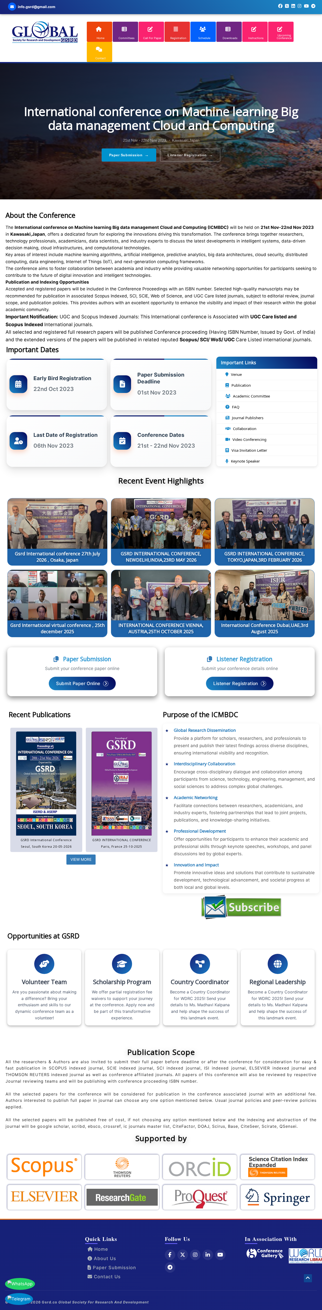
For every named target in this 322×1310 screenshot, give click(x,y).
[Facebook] (170, 1255)
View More (81, 859)
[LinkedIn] (208, 1255)
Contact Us (106, 1276)
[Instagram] (195, 1255)
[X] (182, 1255)
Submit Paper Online (79, 683)
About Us (104, 1258)
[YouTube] (220, 1255)
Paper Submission (129, 155)
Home (100, 1249)
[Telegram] (170, 1267)
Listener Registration (190, 155)
